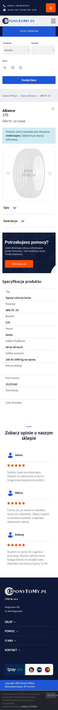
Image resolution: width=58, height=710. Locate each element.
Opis (6, 207)
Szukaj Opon (29, 80)
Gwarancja (10, 221)
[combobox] (16, 50)
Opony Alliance (28, 96)
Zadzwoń (27, 135)
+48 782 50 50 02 (22, 6)
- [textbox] (33, 50)
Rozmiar (34, 43)
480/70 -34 (45, 96)
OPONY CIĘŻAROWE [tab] (29, 31)
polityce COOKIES (29, 706)
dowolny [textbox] (8, 50)
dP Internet (29, 686)
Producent (7, 43)
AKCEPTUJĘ (51, 695)
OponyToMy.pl (9, 96)
